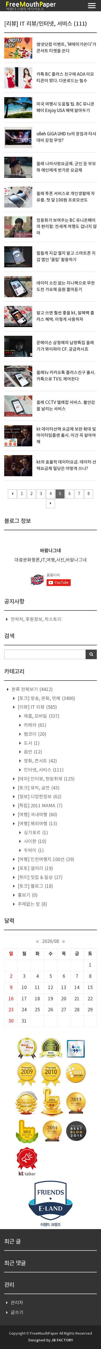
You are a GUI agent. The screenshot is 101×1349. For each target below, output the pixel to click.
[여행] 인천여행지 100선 (45, 859)
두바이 (33, 850)
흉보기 (27, 895)
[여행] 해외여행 (37, 823)
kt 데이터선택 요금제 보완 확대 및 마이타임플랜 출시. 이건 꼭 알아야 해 (66, 435)
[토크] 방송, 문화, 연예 (46, 698)
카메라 (34, 725)
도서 (31, 743)
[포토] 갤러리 (35, 868)
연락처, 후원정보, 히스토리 (36, 619)
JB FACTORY (62, 1340)
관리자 (17, 1302)
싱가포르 (35, 832)
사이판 (34, 841)
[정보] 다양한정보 (39, 796)
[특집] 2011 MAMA (40, 805)
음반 (32, 752)
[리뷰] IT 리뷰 (37, 707)
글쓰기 (17, 1312)
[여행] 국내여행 (37, 814)
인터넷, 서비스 (43, 770)
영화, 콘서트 (40, 761)
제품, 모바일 (41, 716)
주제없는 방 (32, 904)
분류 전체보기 (31, 689)
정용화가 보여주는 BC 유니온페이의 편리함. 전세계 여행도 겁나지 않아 (66, 227)
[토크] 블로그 (35, 886)
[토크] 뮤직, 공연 (38, 788)
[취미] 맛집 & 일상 (40, 877)
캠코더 (34, 734)
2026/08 (50, 941)
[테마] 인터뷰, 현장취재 (46, 779)
